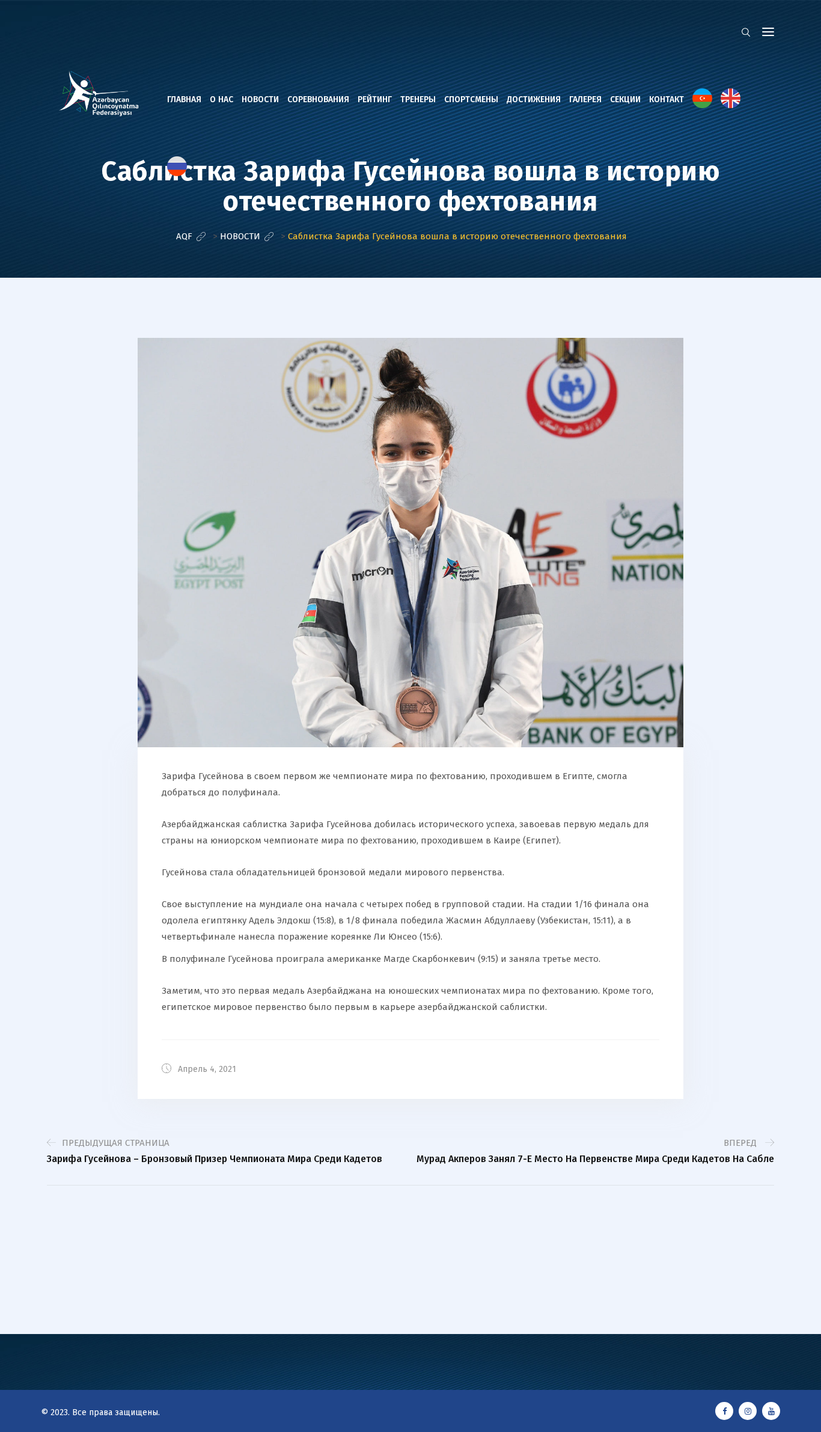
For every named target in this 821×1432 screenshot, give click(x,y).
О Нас (221, 99)
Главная (184, 99)
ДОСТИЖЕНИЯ (534, 99)
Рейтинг (375, 99)
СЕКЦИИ (625, 99)
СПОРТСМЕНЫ (471, 99)
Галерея (585, 99)
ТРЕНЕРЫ (418, 99)
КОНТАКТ (666, 99)
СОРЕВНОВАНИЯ (318, 99)
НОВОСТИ (260, 99)
